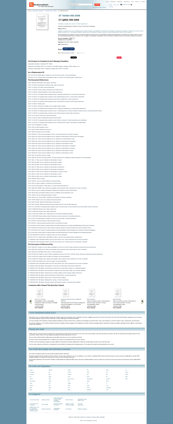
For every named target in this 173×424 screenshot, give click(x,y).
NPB (50, 387)
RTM (88, 387)
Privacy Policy (96, 417)
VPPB (126, 374)
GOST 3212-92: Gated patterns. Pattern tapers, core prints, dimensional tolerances (48, 185)
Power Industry (69, 399)
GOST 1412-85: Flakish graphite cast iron (38, 127)
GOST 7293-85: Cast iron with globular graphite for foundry (42, 195)
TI (106, 383)
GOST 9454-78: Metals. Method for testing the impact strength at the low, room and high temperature (52, 204)
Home (107, 1)
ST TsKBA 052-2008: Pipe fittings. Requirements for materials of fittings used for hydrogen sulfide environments (55, 272)
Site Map (102, 417)
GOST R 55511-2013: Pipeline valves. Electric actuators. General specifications (47, 261)
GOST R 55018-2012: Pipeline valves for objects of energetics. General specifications (49, 256)
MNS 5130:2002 (91, 299)
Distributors (126, 1)
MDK (31, 387)
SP (107, 376)
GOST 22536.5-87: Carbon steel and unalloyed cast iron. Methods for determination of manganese (52, 145)
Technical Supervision (80, 404)
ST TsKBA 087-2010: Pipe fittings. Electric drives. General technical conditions (47, 277)
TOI (107, 385)
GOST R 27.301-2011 (40, 299)
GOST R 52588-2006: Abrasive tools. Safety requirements (42, 209)
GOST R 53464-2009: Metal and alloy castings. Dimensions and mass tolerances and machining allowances (54, 216)
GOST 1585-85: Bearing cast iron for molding (39, 131)
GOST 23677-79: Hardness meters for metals (39, 155)
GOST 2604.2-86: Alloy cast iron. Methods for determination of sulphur (45, 162)
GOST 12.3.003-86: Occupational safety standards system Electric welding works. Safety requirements (53, 99)
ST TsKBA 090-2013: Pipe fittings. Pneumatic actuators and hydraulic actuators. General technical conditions (54, 282)
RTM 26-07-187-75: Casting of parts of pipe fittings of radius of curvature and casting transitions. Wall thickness (55, 77)
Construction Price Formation (34, 404)
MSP (50, 378)
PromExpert (68, 409)
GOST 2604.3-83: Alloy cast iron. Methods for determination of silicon (44, 164)
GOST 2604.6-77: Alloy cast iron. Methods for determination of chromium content (47, 171)
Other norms (71, 378)
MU (49, 383)
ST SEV (108, 378)
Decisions (32, 372)
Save (120, 57)
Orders (69, 374)
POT (69, 387)
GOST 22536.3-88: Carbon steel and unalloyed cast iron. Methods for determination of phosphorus (52, 141)
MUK (50, 381)
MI (49, 372)
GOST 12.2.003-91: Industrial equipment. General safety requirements (45, 92)
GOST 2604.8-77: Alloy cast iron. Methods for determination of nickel (44, 174)
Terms (132, 1)
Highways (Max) (46, 399)
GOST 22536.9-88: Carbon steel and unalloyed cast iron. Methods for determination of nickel (50, 152)
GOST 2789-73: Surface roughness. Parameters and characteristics (44, 183)
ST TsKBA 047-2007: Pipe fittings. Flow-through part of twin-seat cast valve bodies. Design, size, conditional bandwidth (56, 268)
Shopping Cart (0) (126, 4)
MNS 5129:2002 (117, 299)
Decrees (32, 374)
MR (49, 374)
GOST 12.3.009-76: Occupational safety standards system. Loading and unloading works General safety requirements (57, 108)
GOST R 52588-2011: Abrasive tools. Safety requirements (42, 211)
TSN (107, 389)
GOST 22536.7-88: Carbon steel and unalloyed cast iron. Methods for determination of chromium (51, 148)
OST (69, 376)
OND (69, 370)
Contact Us (89, 417)
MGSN (50, 370)
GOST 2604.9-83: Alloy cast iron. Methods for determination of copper (45, 176)
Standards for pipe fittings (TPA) (35, 66)
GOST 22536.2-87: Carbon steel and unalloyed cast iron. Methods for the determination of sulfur (51, 138)
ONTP (69, 372)
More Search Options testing (99, 7)
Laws (31, 383)
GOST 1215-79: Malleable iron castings (37, 124)
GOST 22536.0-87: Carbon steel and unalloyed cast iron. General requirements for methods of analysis (53, 134)
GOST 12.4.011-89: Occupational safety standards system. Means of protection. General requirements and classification (57, 120)
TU (126, 370)
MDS (31, 389)
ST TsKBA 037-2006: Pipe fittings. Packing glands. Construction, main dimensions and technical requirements (54, 265)
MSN (50, 376)
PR (88, 370)
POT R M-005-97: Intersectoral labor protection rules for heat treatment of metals (47, 223)
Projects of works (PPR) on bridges (70, 404)
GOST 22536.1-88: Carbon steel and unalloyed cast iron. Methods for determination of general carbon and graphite (56, 136)
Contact (143, 1)
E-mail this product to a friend (67, 52)
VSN (126, 378)
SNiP (107, 370)
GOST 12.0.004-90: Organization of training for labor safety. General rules (46, 85)
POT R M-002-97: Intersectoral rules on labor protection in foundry (44, 220)
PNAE (69, 383)
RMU (88, 381)
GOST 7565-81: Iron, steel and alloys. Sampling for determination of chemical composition (49, 197)
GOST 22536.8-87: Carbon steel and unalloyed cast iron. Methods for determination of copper (50, 150)
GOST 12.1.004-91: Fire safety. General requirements (41, 87)
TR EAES (108, 387)
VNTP (126, 372)
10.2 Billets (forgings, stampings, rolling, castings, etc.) (66, 66)
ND (49, 385)
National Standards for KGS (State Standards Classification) (58, 399)
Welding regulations (82, 409)
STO (107, 381)
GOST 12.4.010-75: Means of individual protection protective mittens (44, 117)
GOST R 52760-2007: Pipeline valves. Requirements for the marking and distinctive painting (50, 213)
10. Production (48, 66)
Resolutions (90, 378)
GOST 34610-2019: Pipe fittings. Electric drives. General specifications (45, 251)
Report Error (82, 52)
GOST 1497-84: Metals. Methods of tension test (39, 129)
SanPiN (89, 389)
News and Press (81, 417)
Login (110, 4)
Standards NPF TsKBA (50, 10)
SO (107, 374)
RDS (88, 376)
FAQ (75, 417)
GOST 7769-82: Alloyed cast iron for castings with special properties (44, 199)
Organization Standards (38, 10)
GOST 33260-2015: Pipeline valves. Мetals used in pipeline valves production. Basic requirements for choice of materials (57, 188)
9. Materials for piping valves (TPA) (53, 68)
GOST (31, 378)
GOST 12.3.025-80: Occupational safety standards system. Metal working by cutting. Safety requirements (53, 113)
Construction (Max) (34, 399)
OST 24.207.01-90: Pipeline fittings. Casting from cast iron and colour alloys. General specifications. (52, 75)
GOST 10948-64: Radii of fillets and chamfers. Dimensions (42, 82)
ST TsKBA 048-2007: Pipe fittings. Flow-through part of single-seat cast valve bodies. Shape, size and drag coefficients (56, 270)
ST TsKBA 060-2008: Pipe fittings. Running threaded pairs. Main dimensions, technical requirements (52, 275)
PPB (69, 389)
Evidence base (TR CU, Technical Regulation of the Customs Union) (34, 409)
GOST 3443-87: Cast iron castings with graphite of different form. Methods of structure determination (52, 190)
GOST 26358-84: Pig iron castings (36, 178)
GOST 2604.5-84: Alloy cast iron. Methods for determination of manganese (46, 169)
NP (49, 389)
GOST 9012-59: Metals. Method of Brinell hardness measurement (44, 202)
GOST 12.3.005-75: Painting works (36, 103)
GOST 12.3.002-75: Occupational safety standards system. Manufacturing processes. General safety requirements (56, 96)
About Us (137, 1)
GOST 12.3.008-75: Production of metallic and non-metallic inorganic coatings (47, 106)
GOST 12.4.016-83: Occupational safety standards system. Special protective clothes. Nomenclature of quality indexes (57, 122)
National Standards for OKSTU (58, 404)
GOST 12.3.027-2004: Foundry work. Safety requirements (42, 115)
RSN (88, 385)
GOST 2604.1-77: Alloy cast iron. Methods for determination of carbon (45, 160)
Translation (113, 1)
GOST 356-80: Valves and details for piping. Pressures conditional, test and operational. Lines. (51, 192)
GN (30, 376)
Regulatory (119, 1)
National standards (46, 409)
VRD (126, 376)
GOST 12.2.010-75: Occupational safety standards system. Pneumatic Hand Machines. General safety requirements (56, 94)
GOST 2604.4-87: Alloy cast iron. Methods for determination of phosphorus (46, 167)
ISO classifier (45, 404)
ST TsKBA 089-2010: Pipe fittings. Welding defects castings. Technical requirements (48, 279)
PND (69, 385)
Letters (31, 385)
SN (107, 372)
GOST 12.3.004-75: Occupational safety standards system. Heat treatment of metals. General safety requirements (56, 101)
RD (88, 374)
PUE (88, 372)
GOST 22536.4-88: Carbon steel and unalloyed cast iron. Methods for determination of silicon (50, 143)
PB (68, 381)
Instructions (32, 381)
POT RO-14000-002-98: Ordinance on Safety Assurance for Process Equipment (47, 234)
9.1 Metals (65, 68)
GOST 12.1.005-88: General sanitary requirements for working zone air (45, 89)
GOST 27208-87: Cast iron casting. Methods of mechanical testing (44, 181)
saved (111, 6)
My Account (116, 4)
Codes (31, 370)
